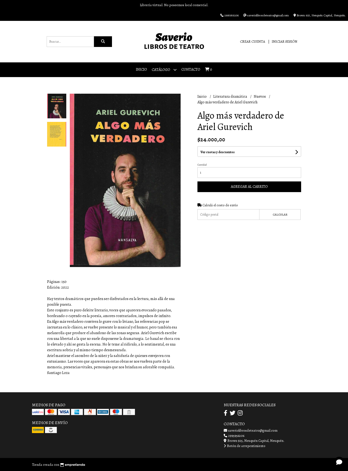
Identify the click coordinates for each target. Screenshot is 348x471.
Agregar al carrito (249, 186)
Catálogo (161, 69)
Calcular (280, 214)
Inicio (141, 69)
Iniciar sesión (284, 41)
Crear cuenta (252, 41)
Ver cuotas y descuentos (218, 152)
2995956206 (236, 435)
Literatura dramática (230, 96)
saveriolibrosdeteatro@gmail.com (252, 430)
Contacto (190, 69)
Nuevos (260, 96)
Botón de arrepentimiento (245, 445)
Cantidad (202, 164)
